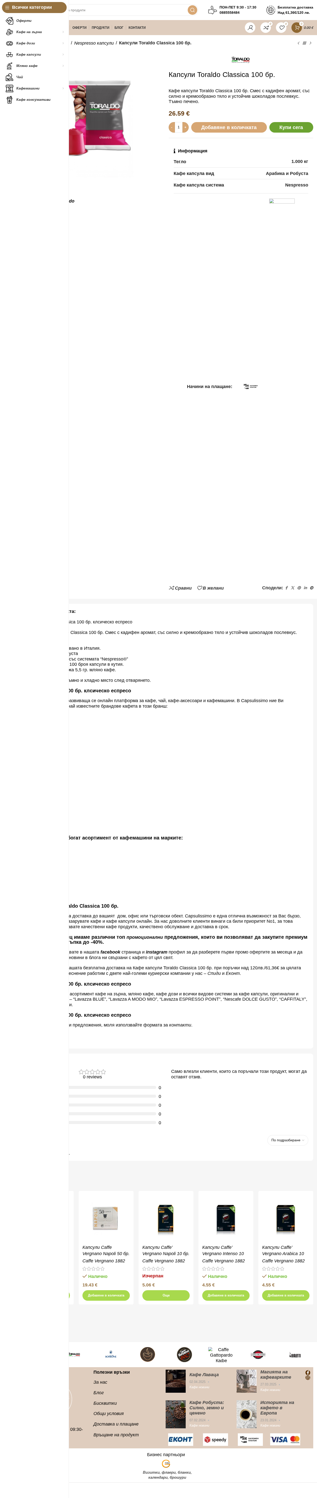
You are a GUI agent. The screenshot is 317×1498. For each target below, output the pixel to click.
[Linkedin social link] (305, 588)
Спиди (214, 973)
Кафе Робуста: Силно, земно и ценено (206, 1408)
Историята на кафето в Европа (277, 1408)
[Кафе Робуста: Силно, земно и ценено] (176, 1414)
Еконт (233, 973)
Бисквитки (105, 1403)
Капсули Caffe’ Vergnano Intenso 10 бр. (223, 1253)
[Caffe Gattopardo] (221, 1354)
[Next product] (310, 43)
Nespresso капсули (94, 43)
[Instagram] (307, 1377)
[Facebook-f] (307, 1372)
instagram (156, 952)
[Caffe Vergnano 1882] (184, 1354)
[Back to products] (304, 43)
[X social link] (292, 588)
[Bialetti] (295, 1354)
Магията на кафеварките (275, 1374)
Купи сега (291, 127)
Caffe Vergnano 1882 (103, 1260)
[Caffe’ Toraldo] (74, 1354)
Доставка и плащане (116, 1424)
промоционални (145, 937)
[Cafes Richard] (258, 1354)
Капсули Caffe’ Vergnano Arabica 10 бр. (283, 1253)
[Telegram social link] (311, 588)
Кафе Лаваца (204, 1374)
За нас (100, 1382)
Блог (98, 1392)
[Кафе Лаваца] (176, 1381)
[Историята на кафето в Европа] (247, 1414)
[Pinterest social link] (299, 588)
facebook (110, 952)
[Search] (192, 10)
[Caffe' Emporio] (147, 1354)
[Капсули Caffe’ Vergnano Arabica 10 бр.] (285, 1218)
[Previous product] (298, 43)
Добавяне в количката (229, 127)
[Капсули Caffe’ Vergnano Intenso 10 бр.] (226, 1218)
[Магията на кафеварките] (247, 1381)
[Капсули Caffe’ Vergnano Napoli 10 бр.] (166, 1218)
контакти (180, 1024)
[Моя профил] (250, 28)
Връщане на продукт (116, 1434)
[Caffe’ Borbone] (110, 1354)
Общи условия (108, 1413)
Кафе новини (199, 1387)
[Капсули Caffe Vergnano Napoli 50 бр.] (106, 1218)
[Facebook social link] (286, 588)
